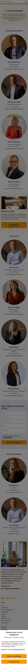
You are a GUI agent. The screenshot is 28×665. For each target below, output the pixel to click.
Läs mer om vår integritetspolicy (13, 649)
